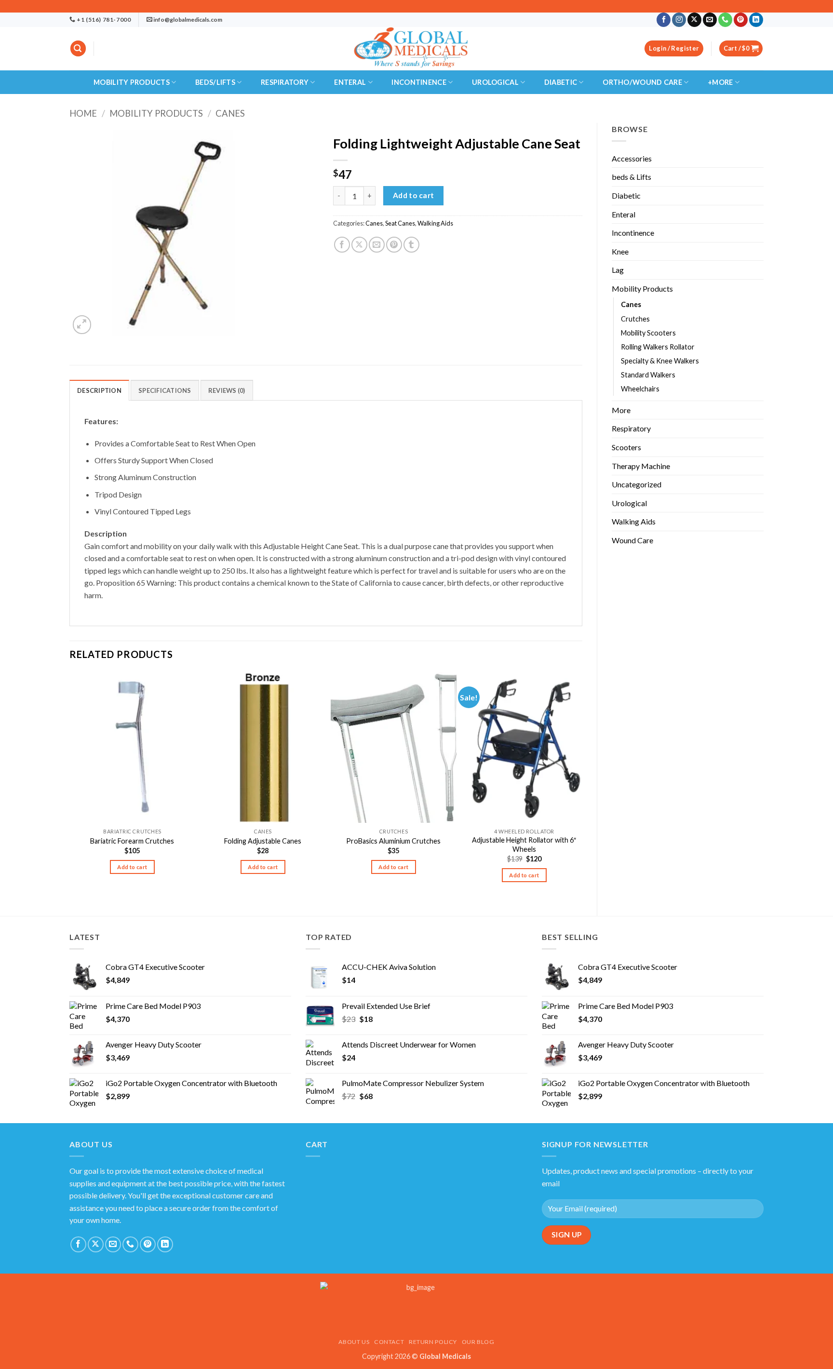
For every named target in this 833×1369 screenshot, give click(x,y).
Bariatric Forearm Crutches (132, 841)
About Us (353, 1341)
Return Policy (433, 1341)
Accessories (632, 158)
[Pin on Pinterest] (394, 245)
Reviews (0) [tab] (226, 390)
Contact (389, 1341)
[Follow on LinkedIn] (756, 20)
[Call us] (725, 20)
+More (720, 82)
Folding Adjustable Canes (262, 841)
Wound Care (632, 540)
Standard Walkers (648, 375)
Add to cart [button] (132, 867)
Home (83, 113)
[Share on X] (359, 245)
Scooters (626, 447)
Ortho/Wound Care (642, 82)
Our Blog (478, 1341)
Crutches (635, 319)
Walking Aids (634, 521)
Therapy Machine (641, 465)
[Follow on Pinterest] (741, 20)
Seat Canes (400, 223)
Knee (620, 251)
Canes (230, 113)
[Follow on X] (694, 20)
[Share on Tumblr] (411, 245)
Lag (618, 269)
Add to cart (413, 195)
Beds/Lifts (215, 82)
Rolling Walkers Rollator (658, 347)
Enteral (350, 82)
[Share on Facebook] (342, 245)
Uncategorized (636, 484)
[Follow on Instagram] (679, 20)
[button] (78, 48)
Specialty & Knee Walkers (660, 361)
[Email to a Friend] (377, 245)
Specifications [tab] (164, 390)
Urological (495, 82)
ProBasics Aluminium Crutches (393, 841)
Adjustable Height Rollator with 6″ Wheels (524, 844)
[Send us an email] (710, 20)
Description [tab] (99, 390)
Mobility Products (132, 82)
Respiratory (285, 82)
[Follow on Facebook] (664, 20)
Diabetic (560, 82)
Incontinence (418, 82)
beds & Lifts (631, 176)
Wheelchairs (640, 389)
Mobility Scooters (648, 333)
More (621, 410)
